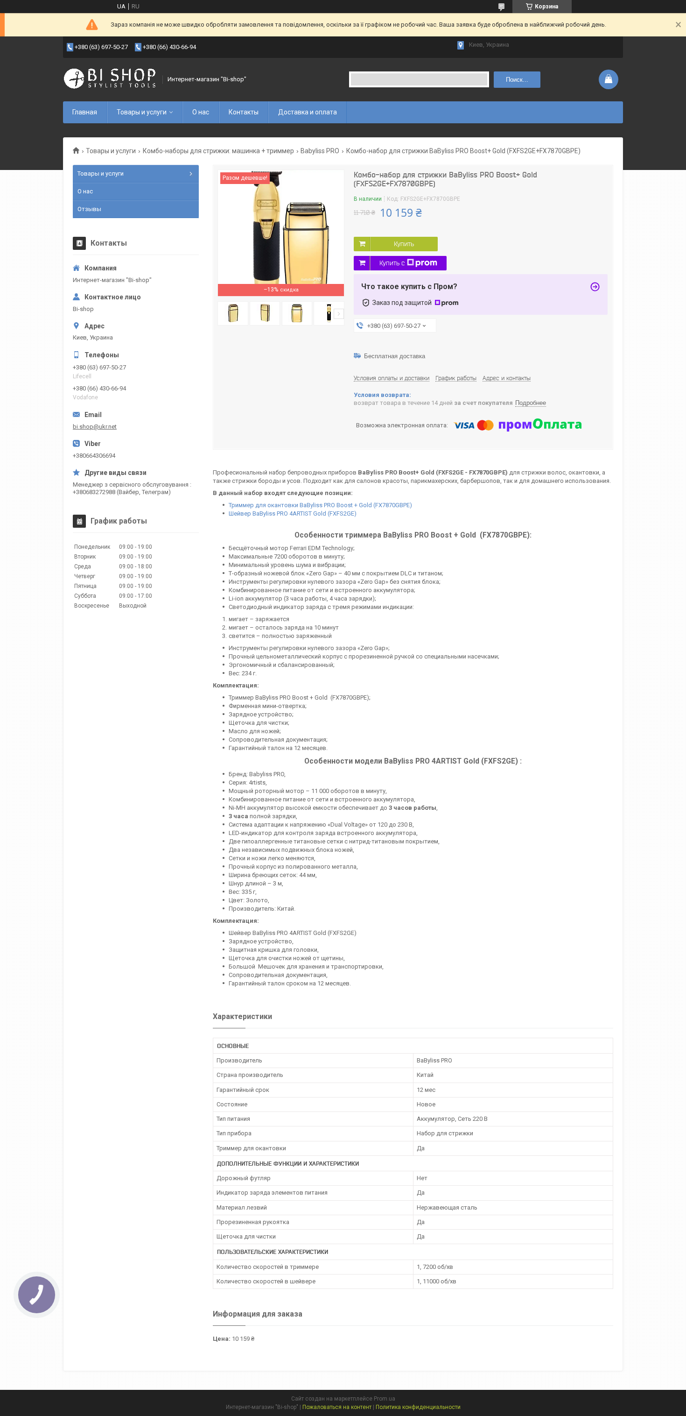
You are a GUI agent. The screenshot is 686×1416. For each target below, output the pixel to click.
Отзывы (89, 208)
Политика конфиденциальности (418, 1407)
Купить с (392, 263)
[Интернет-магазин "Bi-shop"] (109, 79)
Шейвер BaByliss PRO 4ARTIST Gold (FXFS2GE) (293, 513)
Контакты (244, 112)
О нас (200, 112)
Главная (84, 112)
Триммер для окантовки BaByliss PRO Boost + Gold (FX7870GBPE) (320, 505)
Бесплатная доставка (394, 356)
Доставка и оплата (307, 112)
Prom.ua (384, 1398)
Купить (404, 244)
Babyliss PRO (320, 151)
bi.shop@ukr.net (95, 426)
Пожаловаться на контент (336, 1407)
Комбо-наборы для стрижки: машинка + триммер (218, 151)
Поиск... (517, 79)
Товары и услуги (142, 112)
